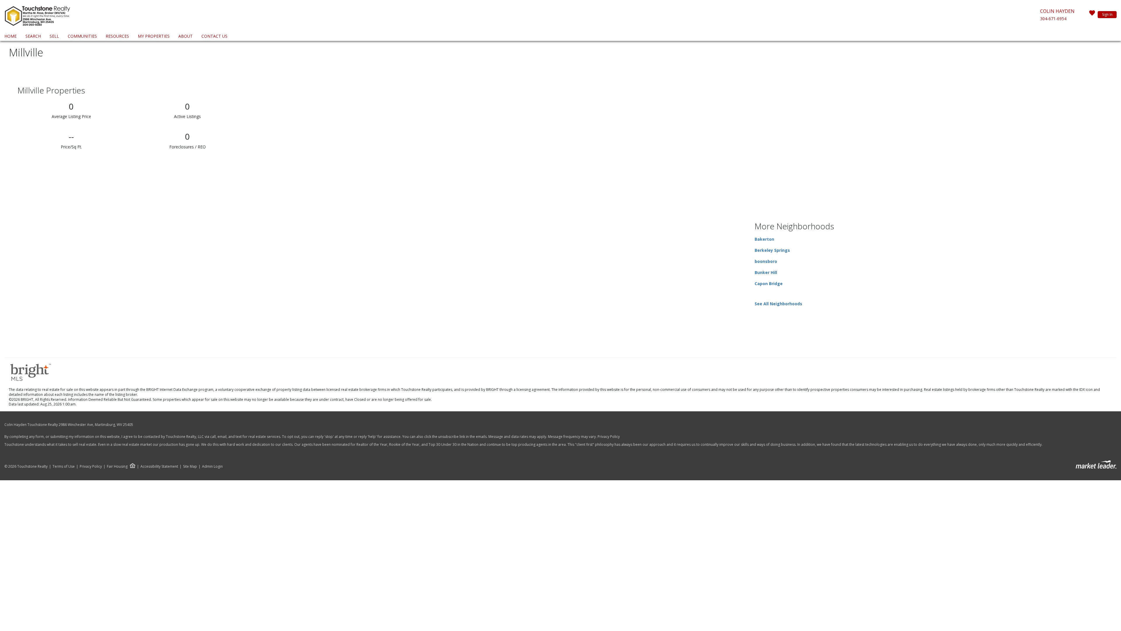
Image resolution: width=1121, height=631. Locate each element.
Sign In (1107, 14)
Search (33, 36)
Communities (82, 36)
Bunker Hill (766, 272)
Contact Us (214, 36)
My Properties (154, 36)
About (185, 36)
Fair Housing (117, 466)
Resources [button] (117, 36)
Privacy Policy (609, 436)
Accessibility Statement (159, 466)
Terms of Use (64, 466)
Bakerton (764, 239)
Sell (54, 36)
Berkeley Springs (772, 250)
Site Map (190, 466)
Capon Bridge (769, 283)
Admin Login (212, 466)
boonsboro (766, 261)
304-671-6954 (1053, 18)
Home (10, 36)
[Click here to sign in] (1092, 14)
